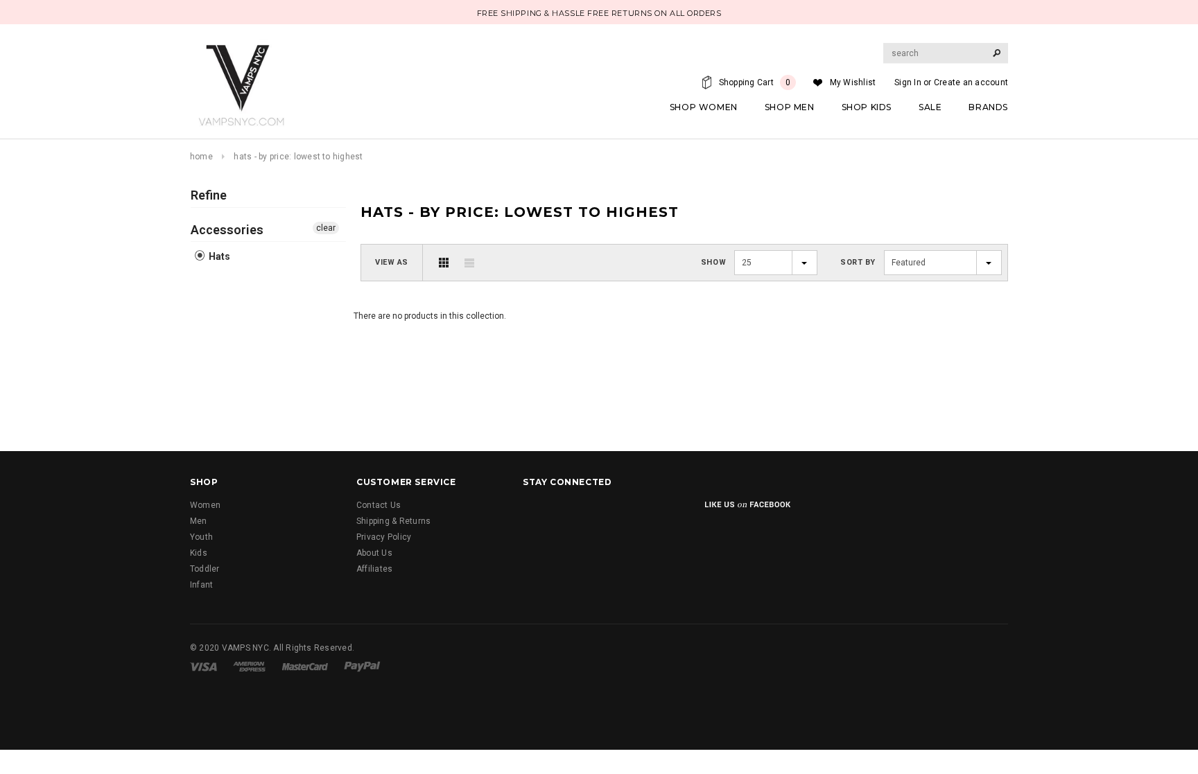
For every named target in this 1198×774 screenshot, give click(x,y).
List (469, 262)
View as (391, 262)
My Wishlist (853, 82)
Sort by (858, 262)
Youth (201, 537)
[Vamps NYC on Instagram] (642, 513)
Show (713, 262)
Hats (218, 256)
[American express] (249, 666)
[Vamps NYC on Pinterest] (677, 513)
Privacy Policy (383, 537)
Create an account (971, 82)
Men (198, 521)
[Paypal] (362, 666)
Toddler (205, 569)
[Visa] (203, 666)
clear (326, 228)
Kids (198, 553)
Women (205, 505)
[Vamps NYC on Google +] (606, 513)
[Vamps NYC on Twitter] (570, 513)
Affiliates (374, 569)
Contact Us (378, 505)
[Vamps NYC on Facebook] (535, 513)
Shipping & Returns (393, 521)
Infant (201, 585)
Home (201, 156)
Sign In (907, 82)
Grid (444, 262)
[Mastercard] (305, 666)
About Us (374, 553)
